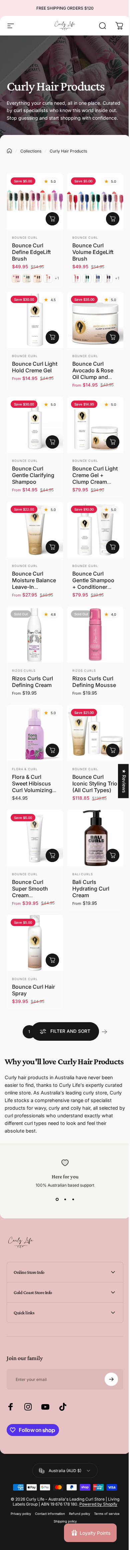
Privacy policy (18, 1511)
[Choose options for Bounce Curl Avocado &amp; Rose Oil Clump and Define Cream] (112, 337)
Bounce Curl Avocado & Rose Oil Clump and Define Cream (92, 373)
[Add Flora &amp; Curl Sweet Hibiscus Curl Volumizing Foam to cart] (52, 750)
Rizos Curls (24, 670)
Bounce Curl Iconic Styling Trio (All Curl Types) (94, 783)
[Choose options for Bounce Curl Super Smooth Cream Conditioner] (52, 855)
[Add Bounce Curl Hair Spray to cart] (52, 960)
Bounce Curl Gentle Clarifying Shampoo (33, 475)
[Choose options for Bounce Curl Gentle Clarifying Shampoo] (52, 442)
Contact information (47, 1511)
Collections (30, 151)
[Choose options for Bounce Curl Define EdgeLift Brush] (52, 218)
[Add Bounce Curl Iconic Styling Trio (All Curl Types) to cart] (112, 750)
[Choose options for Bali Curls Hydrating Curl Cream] (112, 855)
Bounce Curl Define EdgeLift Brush (31, 252)
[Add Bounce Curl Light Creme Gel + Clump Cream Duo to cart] (112, 442)
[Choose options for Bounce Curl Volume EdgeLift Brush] (112, 218)
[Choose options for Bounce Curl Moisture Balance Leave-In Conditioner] (52, 547)
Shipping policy (62, 1518)
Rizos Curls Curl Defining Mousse (94, 681)
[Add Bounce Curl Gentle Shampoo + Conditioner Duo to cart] (112, 547)
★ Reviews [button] (119, 781)
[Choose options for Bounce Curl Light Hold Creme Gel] (52, 337)
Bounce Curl (25, 237)
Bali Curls (82, 874)
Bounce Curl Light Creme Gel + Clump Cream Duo (95, 478)
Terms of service (104, 1511)
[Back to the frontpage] (9, 151)
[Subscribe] (106, 1376)
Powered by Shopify (96, 1501)
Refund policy (76, 1511)
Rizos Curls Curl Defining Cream (32, 681)
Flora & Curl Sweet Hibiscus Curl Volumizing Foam (32, 787)
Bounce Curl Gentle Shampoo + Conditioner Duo (93, 583)
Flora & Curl (25, 769)
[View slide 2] (65, 1200)
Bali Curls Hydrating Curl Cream (90, 889)
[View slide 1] (57, 1200)
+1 (57, 278)
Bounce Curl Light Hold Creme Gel (34, 367)
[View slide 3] (73, 1200)
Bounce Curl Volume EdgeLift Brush (92, 252)
